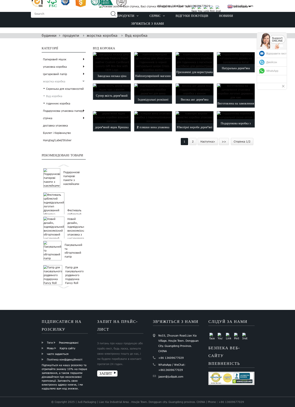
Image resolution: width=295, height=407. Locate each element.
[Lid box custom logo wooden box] (112, 117)
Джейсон (271, 62)
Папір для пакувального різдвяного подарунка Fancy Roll (74, 275)
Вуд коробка (136, 35)
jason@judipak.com (170, 376)
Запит (105, 373)
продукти (71, 35)
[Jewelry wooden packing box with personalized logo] (194, 117)
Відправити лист (276, 53)
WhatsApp (272, 70)
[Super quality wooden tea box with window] (112, 87)
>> (224, 141)
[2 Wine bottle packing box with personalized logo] (153, 117)
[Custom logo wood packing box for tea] (236, 91)
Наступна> (207, 141)
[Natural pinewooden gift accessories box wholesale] (236, 115)
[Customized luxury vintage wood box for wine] (153, 89)
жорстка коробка (102, 35)
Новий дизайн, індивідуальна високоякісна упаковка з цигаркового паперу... (76, 230)
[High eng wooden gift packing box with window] (194, 89)
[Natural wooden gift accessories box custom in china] (236, 58)
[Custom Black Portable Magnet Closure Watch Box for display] (194, 60)
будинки (49, 35)
